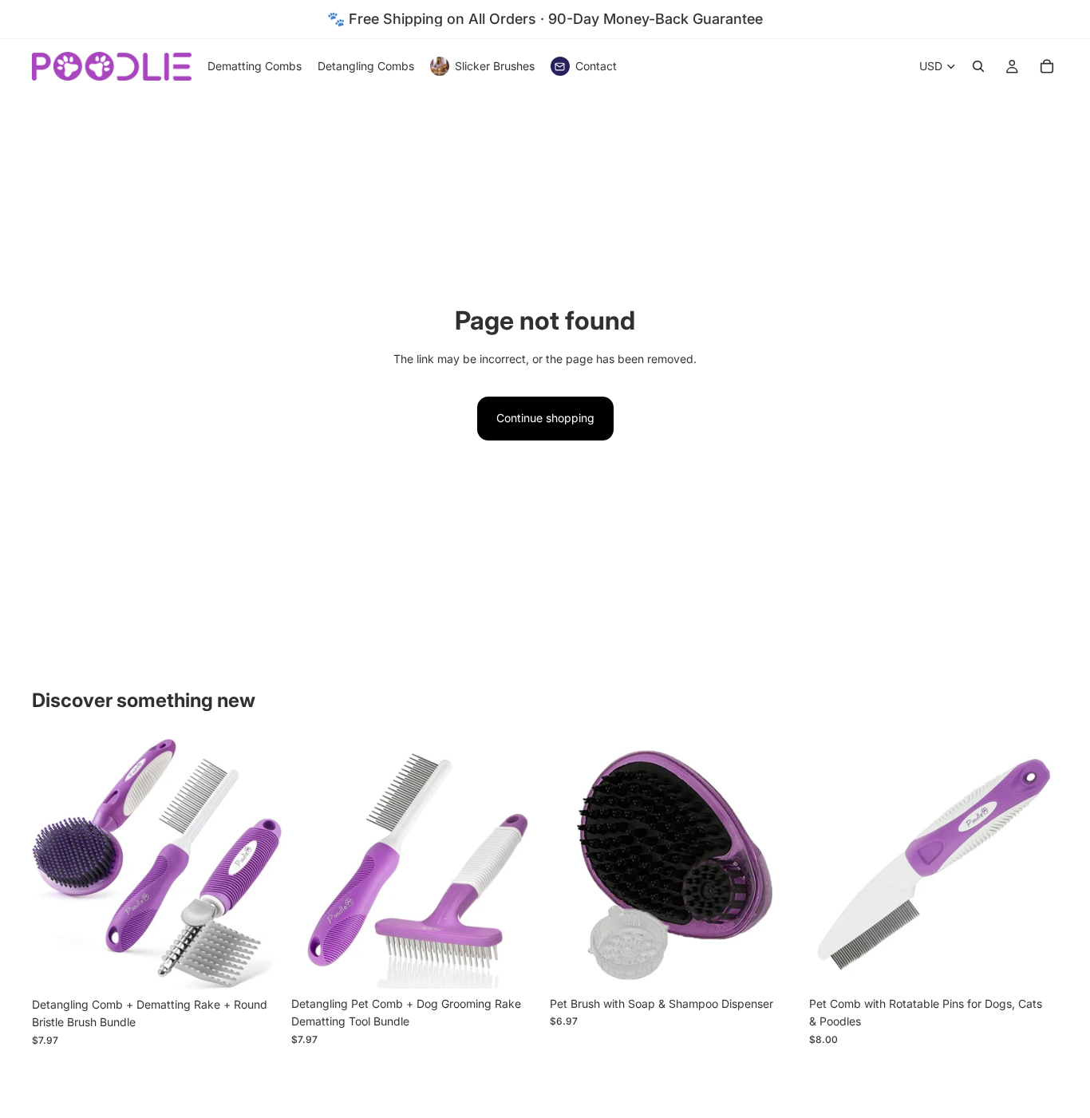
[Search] (978, 66)
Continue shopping (545, 418)
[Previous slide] (56, 864)
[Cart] (1046, 66)
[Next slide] (258, 864)
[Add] (257, 964)
